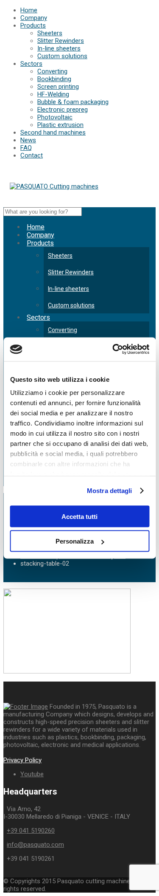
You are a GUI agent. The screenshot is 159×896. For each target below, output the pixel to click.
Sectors (31, 64)
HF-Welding (53, 94)
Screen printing (58, 86)
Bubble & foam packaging (73, 102)
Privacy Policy (22, 760)
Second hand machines (53, 132)
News (28, 140)
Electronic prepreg (62, 109)
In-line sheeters (59, 48)
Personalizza (75, 541)
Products (33, 25)
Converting (52, 71)
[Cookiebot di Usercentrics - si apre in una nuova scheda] (113, 349)
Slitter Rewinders (60, 41)
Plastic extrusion (60, 125)
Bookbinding (54, 79)
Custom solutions (62, 56)
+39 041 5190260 (31, 830)
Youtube (32, 774)
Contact (31, 155)
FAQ (26, 148)
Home (28, 10)
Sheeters (49, 33)
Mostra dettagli (109, 490)
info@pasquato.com (35, 844)
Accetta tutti (79, 516)
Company (33, 18)
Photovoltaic (55, 117)
